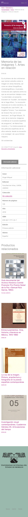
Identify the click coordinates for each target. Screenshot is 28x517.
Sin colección (7, 196)
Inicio (3, 7)
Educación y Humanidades (8, 148)
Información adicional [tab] (9, 162)
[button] (23, 22)
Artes (12, 9)
